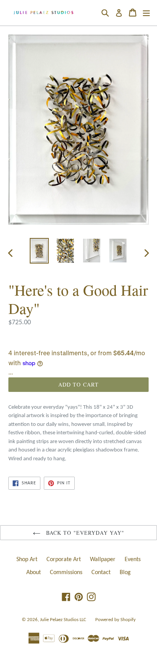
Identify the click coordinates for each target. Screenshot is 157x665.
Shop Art (26, 560)
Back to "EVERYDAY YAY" (84, 532)
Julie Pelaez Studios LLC (63, 619)
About (33, 573)
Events (133, 560)
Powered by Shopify (115, 619)
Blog (125, 573)
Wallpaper (102, 560)
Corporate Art (63, 560)
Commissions (66, 573)
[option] (39, 250)
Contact (101, 573)
